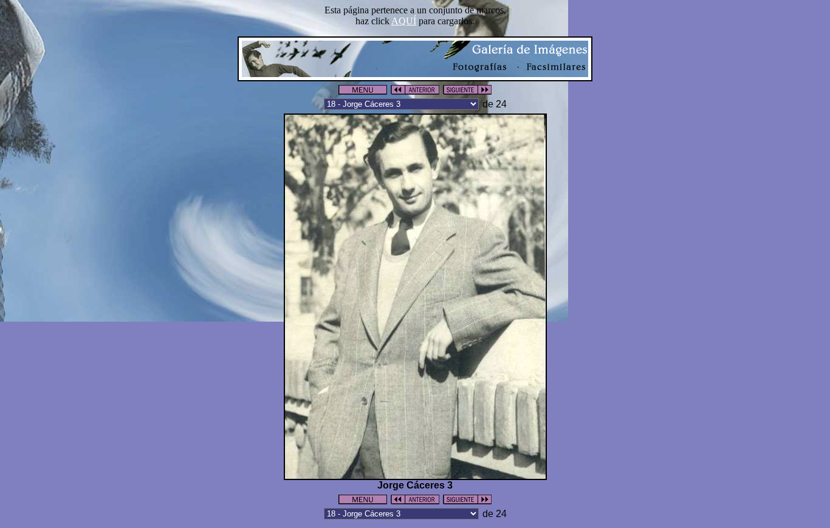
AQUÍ (403, 21)
